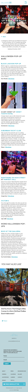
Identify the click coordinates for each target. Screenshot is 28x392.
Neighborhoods (22, 371)
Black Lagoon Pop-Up (11, 64)
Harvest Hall (10, 179)
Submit (6, 363)
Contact (20, 377)
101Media (4, 374)
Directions (11, 78)
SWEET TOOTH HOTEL (11, 113)
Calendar (13, 374)
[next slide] (26, 282)
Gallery (20, 374)
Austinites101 (5, 377)
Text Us (12, 380)
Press (12, 371)
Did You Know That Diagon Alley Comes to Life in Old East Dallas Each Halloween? (13, 311)
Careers (13, 377)
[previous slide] (2, 282)
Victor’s (5, 201)
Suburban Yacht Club (11, 131)
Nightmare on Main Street (13, 178)
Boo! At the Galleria (10, 231)
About (3, 371)
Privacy (4, 380)
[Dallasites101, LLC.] (6, 2)
